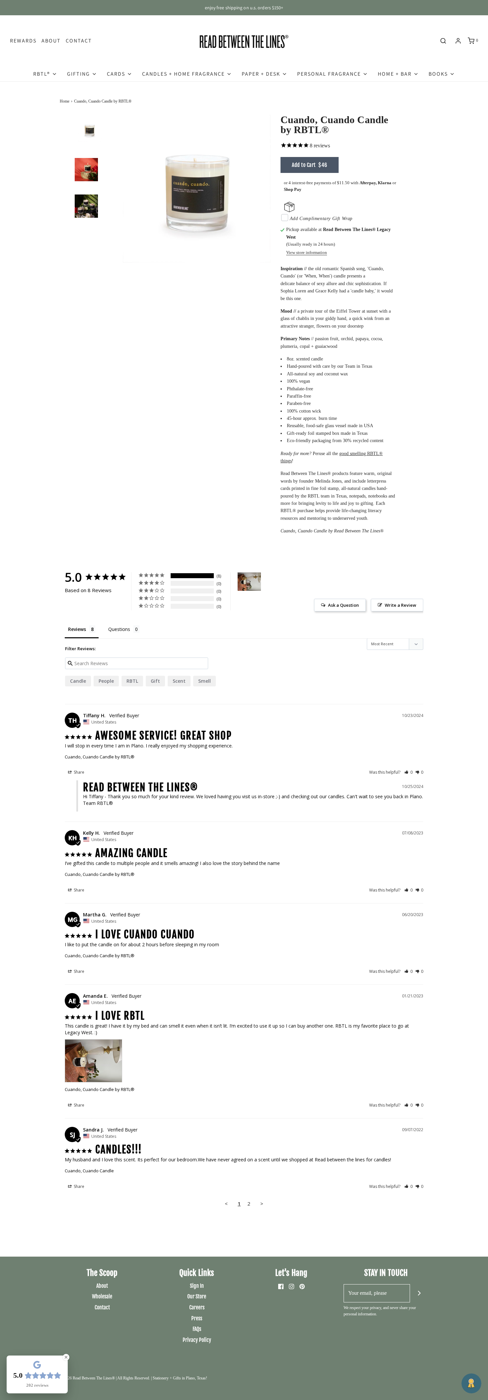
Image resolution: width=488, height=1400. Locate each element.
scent (179, 681)
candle (78, 681)
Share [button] (78, 772)
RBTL (132, 681)
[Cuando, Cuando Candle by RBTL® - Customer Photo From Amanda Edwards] (249, 582)
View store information (306, 252)
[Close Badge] (66, 1357)
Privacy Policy (197, 1340)
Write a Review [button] (400, 605)
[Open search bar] (443, 40)
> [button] (261, 1203)
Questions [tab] (119, 629)
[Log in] (458, 41)
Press (196, 1318)
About (51, 40)
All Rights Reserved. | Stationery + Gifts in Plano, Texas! (162, 1378)
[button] (89, 144)
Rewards (23, 40)
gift (155, 681)
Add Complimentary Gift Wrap (321, 218)
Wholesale (102, 1296)
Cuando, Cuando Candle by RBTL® (99, 757)
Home (64, 101)
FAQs (197, 1329)
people (106, 681)
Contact (79, 40)
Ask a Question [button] (343, 605)
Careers (196, 1307)
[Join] (419, 1293)
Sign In (197, 1286)
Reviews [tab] (77, 629)
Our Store (196, 1296)
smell (204, 681)
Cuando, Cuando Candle (89, 1171)
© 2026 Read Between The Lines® (87, 1378)
